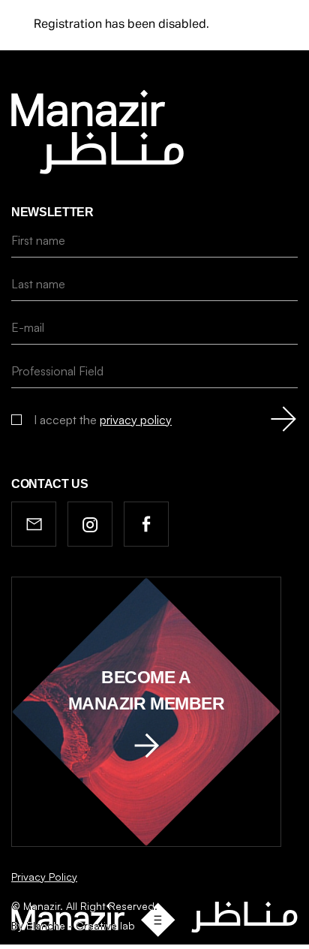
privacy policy (136, 419)
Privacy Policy (44, 876)
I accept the (103, 419)
